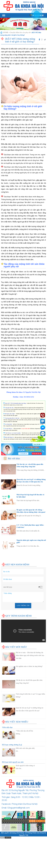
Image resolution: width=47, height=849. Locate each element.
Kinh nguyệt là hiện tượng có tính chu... (25, 767)
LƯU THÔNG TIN (23, 605)
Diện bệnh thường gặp (9, 553)
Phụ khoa (4, 555)
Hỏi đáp (4, 562)
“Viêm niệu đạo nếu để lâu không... (24, 732)
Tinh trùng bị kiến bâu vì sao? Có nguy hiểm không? (30, 695)
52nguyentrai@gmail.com (18, 808)
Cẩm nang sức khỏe (8, 559)
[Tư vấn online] (23, 449)
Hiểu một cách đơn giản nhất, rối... (25, 749)
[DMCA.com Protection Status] (5, 837)
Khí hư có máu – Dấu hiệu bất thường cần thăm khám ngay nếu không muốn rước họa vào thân (30, 655)
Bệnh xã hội (5, 557)
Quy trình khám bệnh (18, 615)
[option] (23, 24)
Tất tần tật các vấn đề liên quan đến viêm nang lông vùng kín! (29, 681)
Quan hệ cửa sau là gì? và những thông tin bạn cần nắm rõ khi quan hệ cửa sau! (31, 481)
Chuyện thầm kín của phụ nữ (20, 32)
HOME (5, 32)
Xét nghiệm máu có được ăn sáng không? (29, 666)
